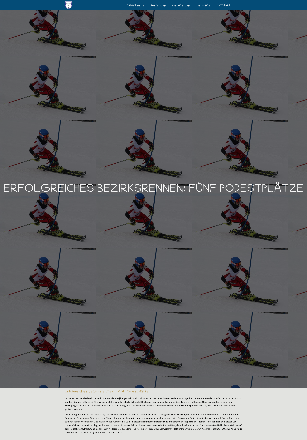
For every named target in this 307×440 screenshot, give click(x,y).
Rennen (179, 6)
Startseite (136, 6)
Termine (203, 6)
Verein (156, 6)
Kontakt (223, 6)
